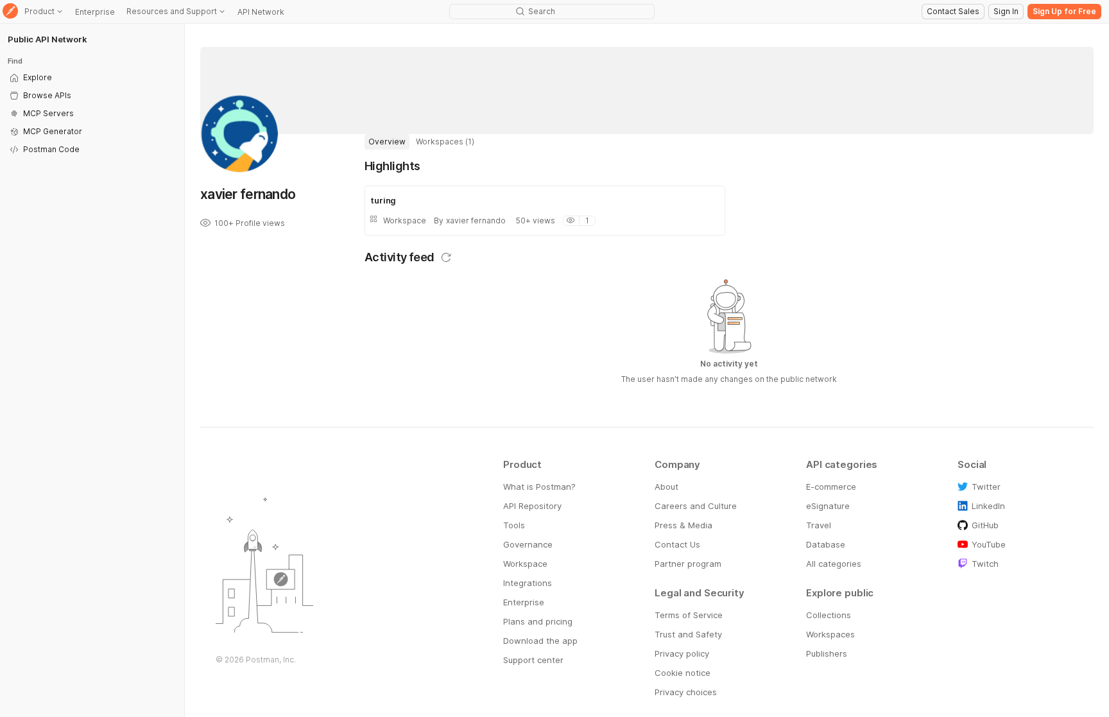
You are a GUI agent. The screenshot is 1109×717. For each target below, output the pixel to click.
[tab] (387, 142)
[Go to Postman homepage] (10, 12)
